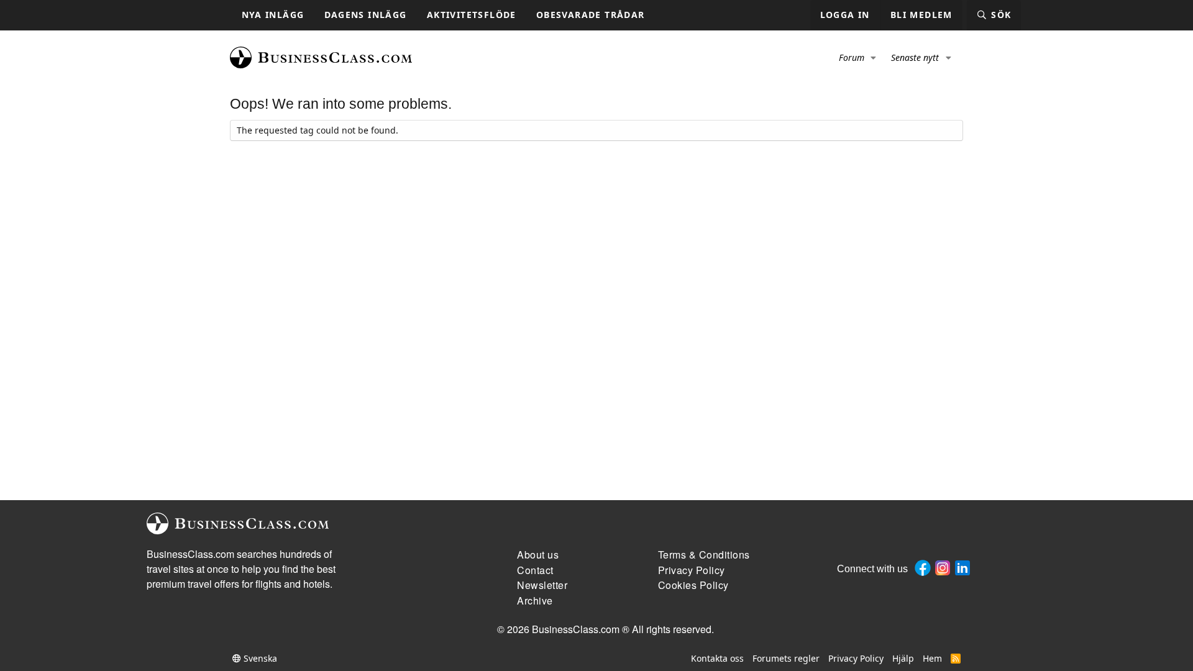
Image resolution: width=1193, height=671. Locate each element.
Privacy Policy (856, 658)
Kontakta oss (717, 658)
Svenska (259, 658)
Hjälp (903, 658)
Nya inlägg (273, 15)
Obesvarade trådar (590, 15)
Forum (851, 57)
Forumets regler (786, 658)
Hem (932, 658)
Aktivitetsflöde (471, 15)
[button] (874, 58)
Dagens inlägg (365, 15)
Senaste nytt (915, 57)
